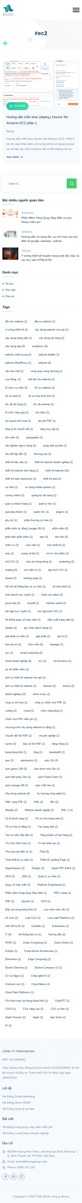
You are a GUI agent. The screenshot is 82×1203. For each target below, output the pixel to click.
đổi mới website (16, 321)
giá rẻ (62, 636)
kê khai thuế (62, 586)
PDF (9, 901)
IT (8, 934)
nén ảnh (61, 536)
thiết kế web (52, 478)
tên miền (12, 437)
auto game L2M (16, 768)
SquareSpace (14, 868)
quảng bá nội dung (43, 495)
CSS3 (10, 1008)
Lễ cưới (11, 917)
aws (9, 760)
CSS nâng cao (33, 1008)
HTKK (10, 942)
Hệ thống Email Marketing (18, 1096)
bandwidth (57, 752)
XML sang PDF (16, 801)
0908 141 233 (26, 1167)
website (44, 362)
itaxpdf (33, 603)
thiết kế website (57, 470)
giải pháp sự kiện (17, 636)
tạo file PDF (47, 420)
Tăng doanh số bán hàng (56, 835)
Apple (38, 1017)
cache (10, 743)
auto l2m (51, 760)
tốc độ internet (43, 404)
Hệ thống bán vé (30, 934)
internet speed (56, 603)
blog (38, 752)
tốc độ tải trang (15, 404)
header (11, 627)
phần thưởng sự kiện (38, 520)
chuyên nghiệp (49, 735)
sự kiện (11, 487)
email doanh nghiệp (18, 660)
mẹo (9, 553)
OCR (45, 901)
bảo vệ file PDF (34, 743)
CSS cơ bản (60, 1008)
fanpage (56, 644)
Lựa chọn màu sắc (56, 909)
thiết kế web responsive (20, 478)
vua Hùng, (13, 379)
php (44, 536)
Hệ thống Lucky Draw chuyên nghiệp (25, 1133)
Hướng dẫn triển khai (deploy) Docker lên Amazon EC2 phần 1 (37, 120)
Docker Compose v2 (48, 967)
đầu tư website (44, 321)
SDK (26, 876)
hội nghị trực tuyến (18, 611)
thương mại (42, 453)
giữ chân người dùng (38, 627)
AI (8, 1025)
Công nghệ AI (40, 975)
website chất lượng (18, 354)
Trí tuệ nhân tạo (49, 843)
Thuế (44, 851)
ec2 (42, 660)
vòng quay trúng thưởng (46, 371)
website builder (48, 354)
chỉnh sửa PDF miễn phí (21, 719)
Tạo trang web (48, 826)
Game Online (63, 942)
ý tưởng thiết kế (16, 329)
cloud (29, 710)
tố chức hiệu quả (16, 412)
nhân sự (12, 545)
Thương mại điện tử (18, 851)
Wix (54, 801)
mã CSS (12, 561)
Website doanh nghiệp (39, 810)
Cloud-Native (40, 984)
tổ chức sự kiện (16, 387)
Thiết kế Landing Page (55, 859)
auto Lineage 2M (16, 785)
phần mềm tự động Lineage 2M (25, 528)
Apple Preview (15, 1017)
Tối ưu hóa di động (18, 826)
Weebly (11, 810)
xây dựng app (15, 346)
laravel (11, 578)
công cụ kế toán (16, 702)
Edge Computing (39, 959)
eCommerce (62, 660)
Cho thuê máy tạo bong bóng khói (26, 1000)
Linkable (38, 926)
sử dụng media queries (40, 487)
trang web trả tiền (55, 445)
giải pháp (43, 636)
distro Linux (41, 694)
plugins (62, 511)
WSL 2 (67, 810)
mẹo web (33, 545)
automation (29, 760)
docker (68, 685)
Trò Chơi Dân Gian (18, 843)
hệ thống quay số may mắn (22, 619)
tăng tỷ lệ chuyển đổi (19, 429)
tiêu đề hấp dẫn (16, 453)
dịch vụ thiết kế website (20, 685)
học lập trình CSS (50, 611)
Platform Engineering (51, 884)
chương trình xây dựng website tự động (30, 727)
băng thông (60, 743)
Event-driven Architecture (40, 951)
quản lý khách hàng (18, 503)
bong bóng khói (15, 752)
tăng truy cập (49, 429)
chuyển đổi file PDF (18, 735)
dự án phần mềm (17, 669)
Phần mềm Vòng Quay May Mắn (26, 892)
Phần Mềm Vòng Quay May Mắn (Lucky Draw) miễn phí (46, 220)
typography (34, 437)
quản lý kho (47, 503)
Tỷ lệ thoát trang (16, 818)
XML (38, 801)
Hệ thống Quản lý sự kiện (18, 1108)
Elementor (13, 959)
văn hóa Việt (14, 371)
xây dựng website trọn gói (51, 329)
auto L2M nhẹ (45, 785)
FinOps (11, 951)
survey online (14, 495)
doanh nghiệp (15, 694)
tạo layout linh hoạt (18, 420)
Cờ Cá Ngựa (14, 975)
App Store (57, 1017)
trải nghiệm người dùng (20, 445)
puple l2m (41, 511)
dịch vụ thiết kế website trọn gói (25, 677)
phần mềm (60, 528)
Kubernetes (60, 926)
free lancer (13, 644)
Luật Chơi (32, 917)
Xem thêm (13, 156)
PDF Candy (62, 892)
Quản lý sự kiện (49, 876)
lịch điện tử (32, 569)
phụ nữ (11, 520)
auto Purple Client (50, 776)
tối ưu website (45, 387)
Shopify (38, 868)
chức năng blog (51, 710)
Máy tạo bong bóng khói (21, 909)
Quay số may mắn (17, 884)
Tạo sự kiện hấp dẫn (19, 835)
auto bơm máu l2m (47, 768)
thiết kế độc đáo (16, 462)
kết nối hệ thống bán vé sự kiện (25, 586)
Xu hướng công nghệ (51, 793)
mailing (11, 569)
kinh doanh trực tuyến (19, 594)
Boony (10, 131)
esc (9, 652)
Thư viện (10, 289)
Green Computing (35, 942)
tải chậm (42, 412)
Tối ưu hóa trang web (49, 818)
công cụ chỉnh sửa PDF (50, 702)
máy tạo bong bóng (39, 561)
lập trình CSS (57, 569)
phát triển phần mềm (19, 536)
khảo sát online (52, 594)
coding (11, 710)
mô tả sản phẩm (57, 553)
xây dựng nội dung (51, 338)
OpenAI (27, 901)
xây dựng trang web (18, 338)
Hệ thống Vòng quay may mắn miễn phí (27, 1127)
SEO (10, 876)
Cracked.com (14, 984)
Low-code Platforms (61, 917)
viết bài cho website (41, 379)
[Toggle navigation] (76, 10)
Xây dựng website (17, 793)
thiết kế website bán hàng (21, 470)
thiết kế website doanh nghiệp (54, 462)
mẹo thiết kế (56, 545)
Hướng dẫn (56, 934)
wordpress (40, 346)
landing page (33, 578)
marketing (66, 561)
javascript (12, 603)
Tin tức (9, 283)
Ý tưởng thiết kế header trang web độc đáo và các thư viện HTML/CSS (50, 257)
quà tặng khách (16, 511)
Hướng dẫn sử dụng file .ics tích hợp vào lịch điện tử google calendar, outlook (49, 239)
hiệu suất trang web (61, 619)
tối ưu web (13, 395)
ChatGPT (62, 1000)
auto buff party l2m (18, 776)
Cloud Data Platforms (19, 992)
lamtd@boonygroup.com (31, 1161)
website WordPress (18, 362)
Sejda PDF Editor (63, 868)
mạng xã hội (30, 553)
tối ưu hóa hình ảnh (41, 395)
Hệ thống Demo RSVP (16, 1102)
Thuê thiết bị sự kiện (19, 859)
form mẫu (35, 644)
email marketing (31, 652)
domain (49, 685)
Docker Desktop (16, 967)
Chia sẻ (9, 296)
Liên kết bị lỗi (14, 926)
